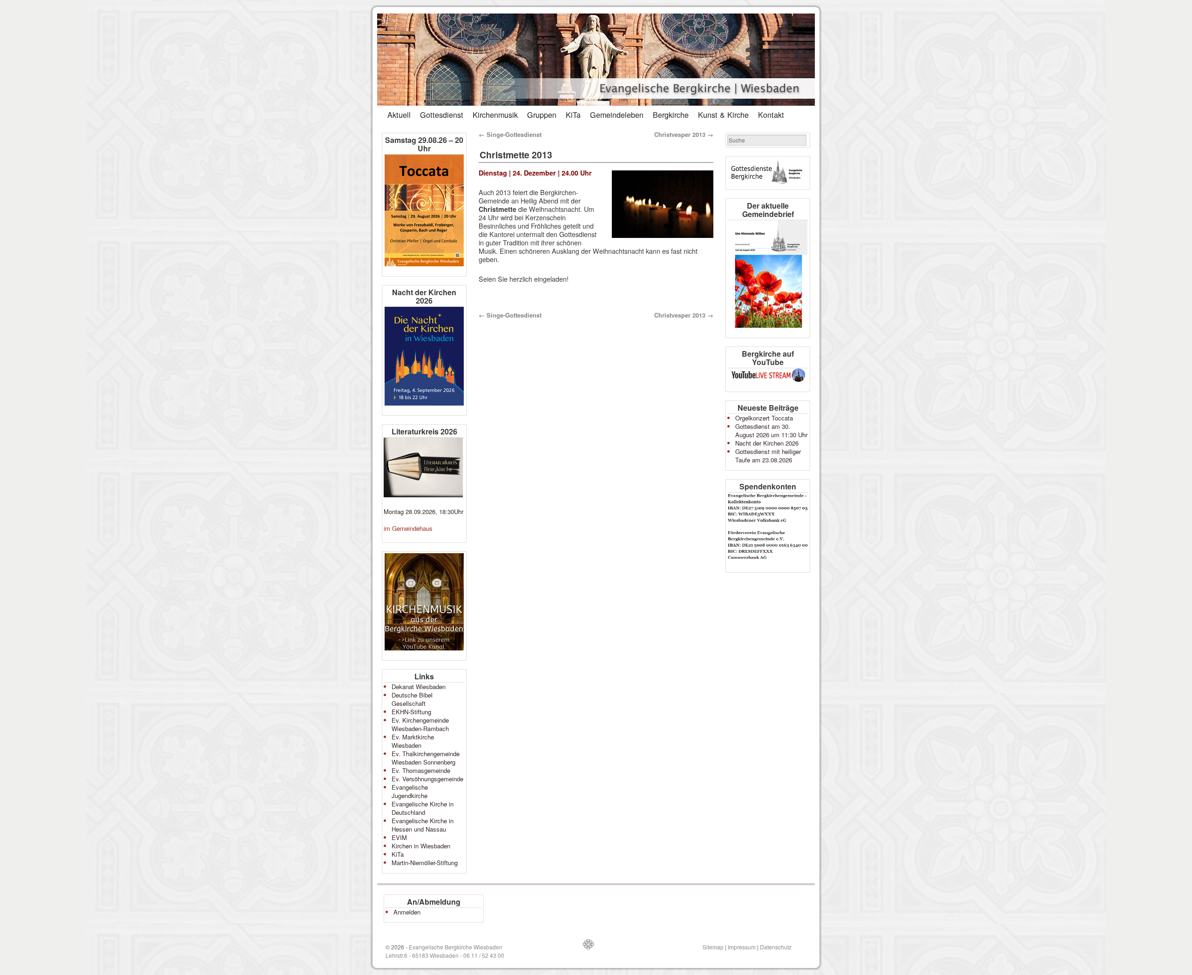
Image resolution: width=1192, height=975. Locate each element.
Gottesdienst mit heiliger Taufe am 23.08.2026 (768, 455)
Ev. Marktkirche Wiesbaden (413, 741)
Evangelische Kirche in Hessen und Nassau (423, 824)
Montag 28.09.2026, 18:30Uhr (423, 511)
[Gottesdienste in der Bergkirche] (767, 173)
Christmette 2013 (516, 154)
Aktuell (399, 114)
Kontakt (771, 114)
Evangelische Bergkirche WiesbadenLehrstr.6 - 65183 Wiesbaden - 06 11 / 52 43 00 (445, 951)
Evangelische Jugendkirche (410, 791)
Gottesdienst (441, 114)
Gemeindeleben (616, 114)
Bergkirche (671, 114)
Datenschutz (776, 947)
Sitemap (713, 947)
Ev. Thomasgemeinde (421, 770)
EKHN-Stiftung (411, 711)
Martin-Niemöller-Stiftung (425, 862)
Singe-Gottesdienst (510, 134)
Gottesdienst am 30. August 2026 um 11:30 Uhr (771, 430)
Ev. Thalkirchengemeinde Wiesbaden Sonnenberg (426, 757)
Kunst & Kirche (723, 114)
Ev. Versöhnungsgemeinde (427, 778)
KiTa (573, 114)
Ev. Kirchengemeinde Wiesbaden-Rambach (420, 724)
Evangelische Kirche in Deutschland (423, 808)
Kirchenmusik (495, 114)
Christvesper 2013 (683, 134)
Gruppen (541, 114)
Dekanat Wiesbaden (419, 686)
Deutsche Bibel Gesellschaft (412, 699)
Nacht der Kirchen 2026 (767, 443)
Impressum (742, 947)
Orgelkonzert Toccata (764, 417)
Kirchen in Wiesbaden (421, 845)
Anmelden (406, 911)
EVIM (399, 837)
